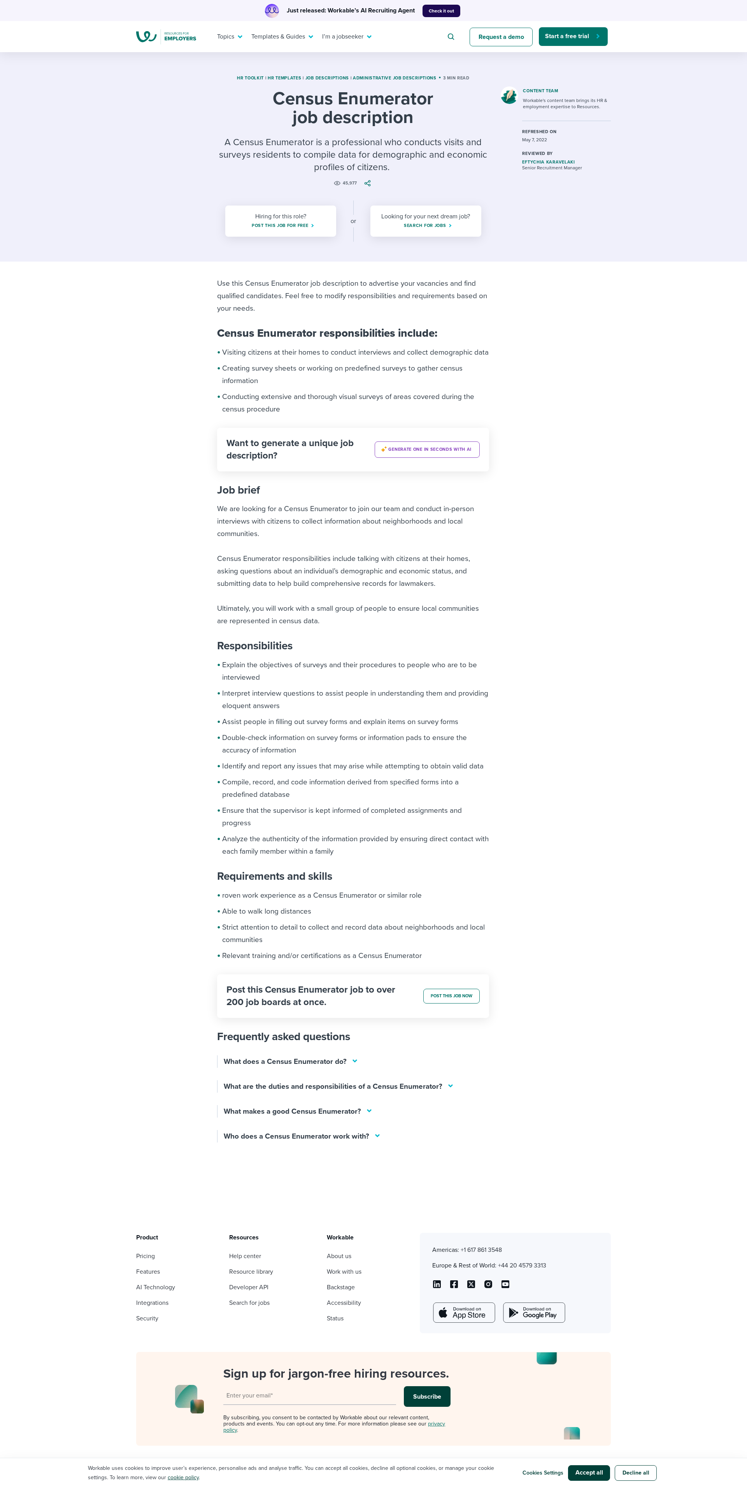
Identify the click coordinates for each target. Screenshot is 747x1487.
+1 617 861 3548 (481, 1250)
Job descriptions (327, 78)
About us (339, 1256)
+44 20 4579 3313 (522, 1265)
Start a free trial (567, 36)
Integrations (152, 1303)
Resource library (251, 1272)
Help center (245, 1256)
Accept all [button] (589, 1472)
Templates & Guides (278, 36)
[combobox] (452, 36)
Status (335, 1318)
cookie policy (183, 1477)
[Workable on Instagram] (505, 1287)
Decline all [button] (635, 1472)
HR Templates (284, 78)
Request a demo (501, 37)
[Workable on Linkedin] (437, 1287)
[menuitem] (228, 36)
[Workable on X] (488, 1287)
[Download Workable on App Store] (463, 1312)
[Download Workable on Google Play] (533, 1312)
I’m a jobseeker (342, 36)
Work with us (344, 1272)
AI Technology (155, 1287)
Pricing (145, 1256)
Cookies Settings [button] (543, 1472)
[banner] (353, 449)
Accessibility (344, 1303)
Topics (225, 36)
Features (148, 1272)
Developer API (248, 1287)
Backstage (341, 1287)
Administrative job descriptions (395, 78)
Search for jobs (249, 1303)
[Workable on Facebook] (454, 1287)
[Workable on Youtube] (471, 1287)
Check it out (441, 11)
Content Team (540, 90)
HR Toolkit (250, 78)
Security (147, 1318)
